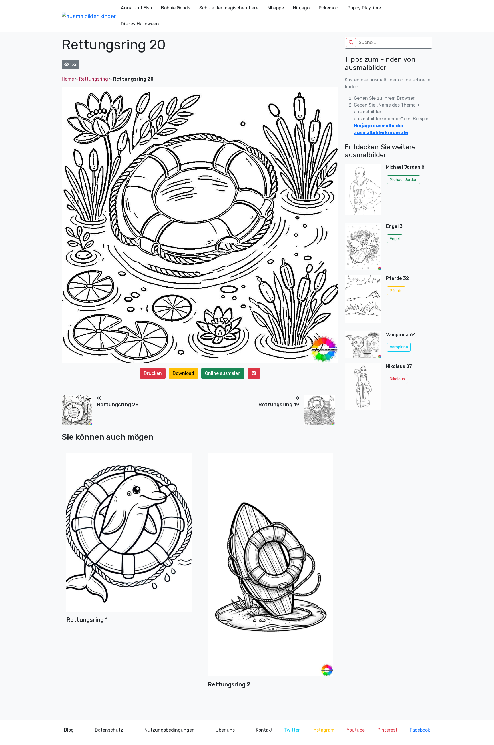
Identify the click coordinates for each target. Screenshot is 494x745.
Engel (395, 238)
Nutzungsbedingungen (169, 730)
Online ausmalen (223, 373)
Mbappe (276, 8)
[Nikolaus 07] (363, 388)
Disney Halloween (140, 24)
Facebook (420, 730)
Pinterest (387, 730)
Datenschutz (109, 730)
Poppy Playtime (364, 8)
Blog (69, 730)
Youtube (356, 730)
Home (68, 79)
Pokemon (328, 8)
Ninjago (301, 8)
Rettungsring (93, 79)
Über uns (225, 730)
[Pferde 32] (363, 301)
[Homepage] (89, 16)
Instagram (323, 730)
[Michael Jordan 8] (363, 191)
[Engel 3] (363, 246)
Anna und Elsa (136, 8)
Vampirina (399, 347)
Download (183, 373)
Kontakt (264, 730)
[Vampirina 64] (363, 344)
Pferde (396, 290)
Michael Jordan (403, 179)
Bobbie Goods (175, 8)
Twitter (292, 730)
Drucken (153, 373)
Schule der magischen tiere (228, 8)
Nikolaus (397, 379)
